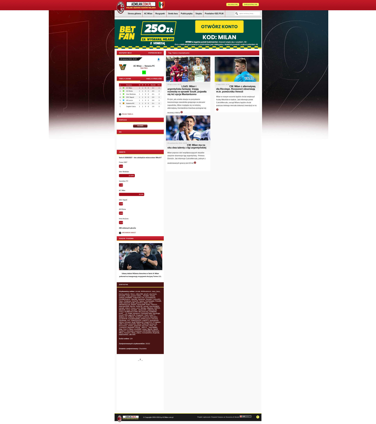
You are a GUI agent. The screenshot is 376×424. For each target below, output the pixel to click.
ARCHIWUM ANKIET (129, 232)
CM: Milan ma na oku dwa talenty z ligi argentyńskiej (186, 146)
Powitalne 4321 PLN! (214, 13)
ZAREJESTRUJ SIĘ (250, 4)
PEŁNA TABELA (127, 114)
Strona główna (134, 13)
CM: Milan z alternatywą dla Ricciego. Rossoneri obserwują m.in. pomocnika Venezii (235, 89)
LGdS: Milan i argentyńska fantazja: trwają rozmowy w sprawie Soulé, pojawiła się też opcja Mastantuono (187, 90)
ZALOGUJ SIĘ (233, 4)
